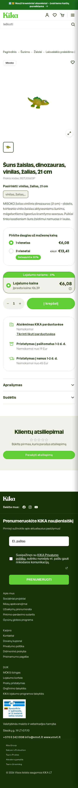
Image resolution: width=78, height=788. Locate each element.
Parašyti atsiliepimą (39, 454)
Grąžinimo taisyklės (14, 688)
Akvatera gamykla (14, 759)
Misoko (10, 62)
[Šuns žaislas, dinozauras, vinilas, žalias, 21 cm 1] (8, 147)
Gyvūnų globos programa (18, 619)
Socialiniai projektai (14, 598)
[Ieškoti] (73, 24)
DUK (6, 667)
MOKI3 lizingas (11, 672)
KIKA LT (47, 772)
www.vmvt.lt (52, 737)
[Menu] (72, 15)
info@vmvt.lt (34, 737)
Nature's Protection (16, 750)
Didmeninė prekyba (14, 651)
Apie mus (8, 593)
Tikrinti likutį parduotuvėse (35, 334)
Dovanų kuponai (12, 640)
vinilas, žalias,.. (15, 194)
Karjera (7, 630)
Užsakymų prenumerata (17, 609)
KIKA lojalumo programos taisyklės (23, 693)
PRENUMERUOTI (39, 579)
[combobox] (39, 24)
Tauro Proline (12, 755)
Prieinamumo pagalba (16, 656)
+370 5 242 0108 (13, 737)
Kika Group (11, 745)
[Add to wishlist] (72, 62)
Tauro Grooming (14, 764)
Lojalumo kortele (13, 677)
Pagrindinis (10, 51)
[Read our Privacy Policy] (66, 568)
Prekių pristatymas (14, 683)
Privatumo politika (13, 646)
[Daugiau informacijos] (70, 288)
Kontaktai (8, 635)
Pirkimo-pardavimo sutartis (19, 614)
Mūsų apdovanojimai (15, 603)
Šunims (25, 51)
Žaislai (38, 51)
